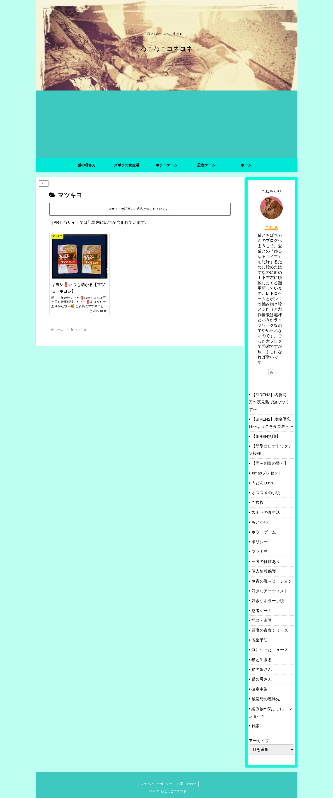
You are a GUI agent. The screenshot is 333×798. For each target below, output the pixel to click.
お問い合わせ (186, 784)
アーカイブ (259, 740)
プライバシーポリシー (156, 784)
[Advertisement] (166, 124)
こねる (271, 227)
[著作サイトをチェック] (271, 372)
